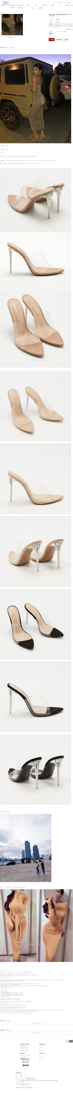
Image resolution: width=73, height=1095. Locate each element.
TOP (71, 1041)
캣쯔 (5, 2)
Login (54, 2)
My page (61, 2)
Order (65, 2)
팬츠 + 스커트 (44, 5)
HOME (40, 1055)
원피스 (36, 5)
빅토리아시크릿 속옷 (69, 5)
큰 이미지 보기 (13, 37)
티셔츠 (28, 5)
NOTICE (40, 1046)
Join (58, 2)
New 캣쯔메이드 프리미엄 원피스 (12, 6)
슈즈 (61, 5)
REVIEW (40, 1049)
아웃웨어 (52, 5)
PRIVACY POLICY (42, 1058)
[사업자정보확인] (33, 1077)
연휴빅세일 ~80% (4, 5)
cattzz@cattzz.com (23, 1084)
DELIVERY (41, 1050)
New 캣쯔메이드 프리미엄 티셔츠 (20, 6)
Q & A (40, 1047)
